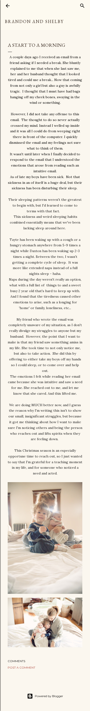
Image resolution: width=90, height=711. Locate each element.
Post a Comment (21, 667)
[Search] (82, 4)
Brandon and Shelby (34, 21)
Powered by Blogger (49, 696)
